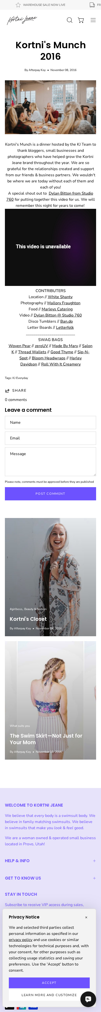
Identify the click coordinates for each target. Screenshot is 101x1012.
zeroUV (41, 346)
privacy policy (20, 939)
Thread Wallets (32, 352)
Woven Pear (20, 346)
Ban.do (66, 321)
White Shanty (60, 297)
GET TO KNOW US (23, 878)
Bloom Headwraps (48, 358)
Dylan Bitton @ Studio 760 (58, 315)
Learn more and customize (49, 995)
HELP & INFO (17, 861)
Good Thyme (61, 352)
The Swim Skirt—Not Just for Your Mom (46, 739)
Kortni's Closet (28, 619)
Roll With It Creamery (61, 364)
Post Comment (50, 494)
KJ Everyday (20, 378)
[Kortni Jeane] (22, 20)
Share (19, 390)
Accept (49, 983)
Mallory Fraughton (63, 303)
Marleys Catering (57, 309)
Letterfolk (65, 327)
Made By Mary (65, 346)
